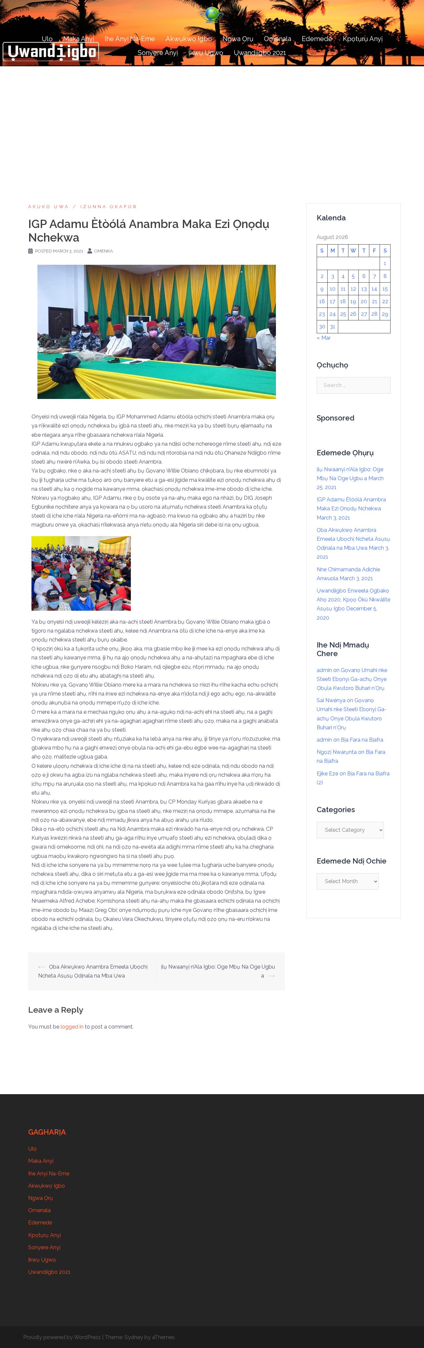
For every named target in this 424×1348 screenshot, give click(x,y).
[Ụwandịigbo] (212, 17)
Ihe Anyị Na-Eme (130, 39)
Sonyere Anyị (158, 53)
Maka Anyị (78, 39)
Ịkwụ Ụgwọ (205, 53)
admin (324, 670)
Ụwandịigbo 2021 (260, 53)
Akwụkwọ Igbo (189, 39)
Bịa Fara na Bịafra (362, 740)
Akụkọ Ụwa (49, 206)
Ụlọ (47, 39)
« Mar (324, 338)
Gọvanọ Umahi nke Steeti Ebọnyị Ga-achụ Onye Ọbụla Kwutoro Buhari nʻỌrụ (352, 679)
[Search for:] (354, 385)
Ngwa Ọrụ (238, 39)
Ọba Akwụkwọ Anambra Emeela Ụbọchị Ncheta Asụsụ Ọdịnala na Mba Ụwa (353, 539)
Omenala (277, 39)
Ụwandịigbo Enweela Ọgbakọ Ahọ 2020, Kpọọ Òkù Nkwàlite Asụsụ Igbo (353, 600)
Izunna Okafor (109, 206)
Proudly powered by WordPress (62, 1337)
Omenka (103, 251)
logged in (72, 1027)
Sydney (134, 1337)
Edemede (317, 39)
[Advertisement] (212, 116)
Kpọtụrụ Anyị (363, 39)
